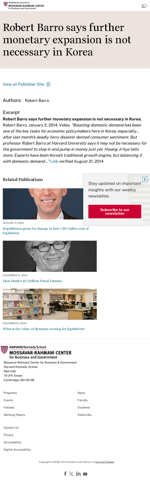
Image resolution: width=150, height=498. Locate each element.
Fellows (9, 407)
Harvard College (104, 461)
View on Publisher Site (23, 84)
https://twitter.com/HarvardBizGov (72, 474)
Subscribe (84, 415)
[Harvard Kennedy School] (25, 5)
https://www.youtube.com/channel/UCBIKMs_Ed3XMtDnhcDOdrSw (85, 474)
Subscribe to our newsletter (114, 212)
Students (84, 407)
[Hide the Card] (145, 179)
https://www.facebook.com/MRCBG (66, 473)
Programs (10, 393)
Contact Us (11, 427)
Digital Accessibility (17, 449)
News (81, 393)
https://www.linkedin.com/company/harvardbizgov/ (79, 473)
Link (54, 161)
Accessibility (12, 442)
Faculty (83, 400)
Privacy (9, 435)
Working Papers (14, 415)
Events (8, 400)
